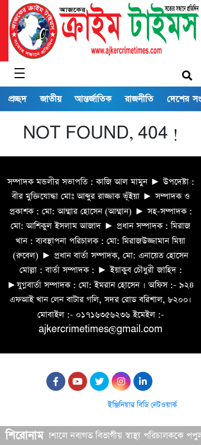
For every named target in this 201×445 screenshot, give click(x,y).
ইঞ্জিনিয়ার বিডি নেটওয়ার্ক (142, 405)
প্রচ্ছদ (17, 99)
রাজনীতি (139, 99)
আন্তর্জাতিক (93, 99)
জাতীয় (50, 99)
